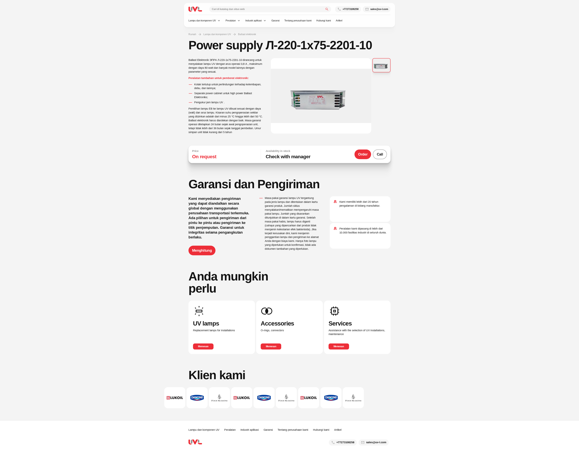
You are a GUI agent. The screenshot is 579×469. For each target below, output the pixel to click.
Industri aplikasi (249, 429)
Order (362, 154)
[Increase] (321, 96)
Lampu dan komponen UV (217, 34)
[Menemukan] (327, 9)
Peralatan (230, 429)
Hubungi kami (321, 429)
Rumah (192, 34)
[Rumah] (195, 9)
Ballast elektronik (247, 34)
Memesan (203, 346)
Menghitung (202, 250)
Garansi (268, 429)
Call (380, 154)
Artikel (338, 429)
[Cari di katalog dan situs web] (270, 9)
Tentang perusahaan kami (293, 429)
